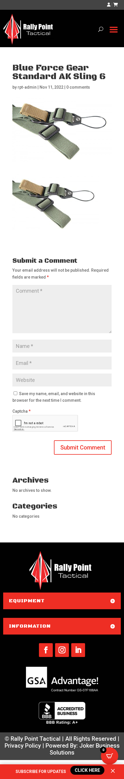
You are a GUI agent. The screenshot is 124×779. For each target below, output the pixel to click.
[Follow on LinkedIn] (78, 650)
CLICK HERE (87, 770)
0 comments (78, 87)
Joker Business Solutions (85, 749)
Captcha (21, 411)
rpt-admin (27, 87)
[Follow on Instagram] (62, 650)
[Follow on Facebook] (46, 650)
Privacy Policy (23, 745)
